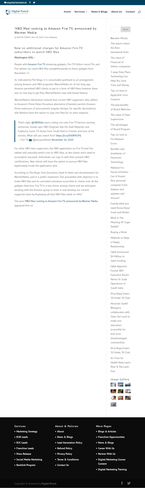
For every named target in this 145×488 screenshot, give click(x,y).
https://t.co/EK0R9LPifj (68, 135)
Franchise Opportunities (111, 437)
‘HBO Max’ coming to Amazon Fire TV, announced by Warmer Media (61, 201)
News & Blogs (99, 12)
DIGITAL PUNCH (23, 37)
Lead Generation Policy (69, 442)
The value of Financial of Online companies (120, 62)
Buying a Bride (119, 232)
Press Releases (51, 37)
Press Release (23, 453)
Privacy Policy (64, 453)
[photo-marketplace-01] (120, 385)
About (60, 431)
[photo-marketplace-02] (113, 385)
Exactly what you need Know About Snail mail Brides (120, 208)
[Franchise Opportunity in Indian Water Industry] (113, 398)
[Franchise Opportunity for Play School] (120, 398)
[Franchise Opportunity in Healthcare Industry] (128, 392)
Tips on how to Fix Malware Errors (119, 139)
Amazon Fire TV (36, 64)
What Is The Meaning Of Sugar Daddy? (120, 222)
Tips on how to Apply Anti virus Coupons (119, 95)
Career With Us (106, 448)
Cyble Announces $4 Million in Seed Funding (120, 256)
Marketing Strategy (26, 431)
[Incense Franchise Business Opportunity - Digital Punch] (113, 392)
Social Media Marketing (29, 459)
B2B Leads (22, 437)
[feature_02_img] (128, 398)
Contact (130, 12)
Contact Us (63, 465)
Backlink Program (25, 465)
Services (79, 12)
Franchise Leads (25, 448)
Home (67, 12)
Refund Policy (64, 448)
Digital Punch (49, 483)
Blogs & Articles (107, 431)
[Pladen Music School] (120, 392)
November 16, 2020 (62, 139)
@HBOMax (37, 122)
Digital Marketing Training (112, 469)
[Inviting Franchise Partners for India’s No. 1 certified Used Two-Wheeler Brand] (128, 385)
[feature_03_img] (113, 405)
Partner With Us (106, 453)
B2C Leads (22, 442)
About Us (116, 12)
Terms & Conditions (68, 459)
